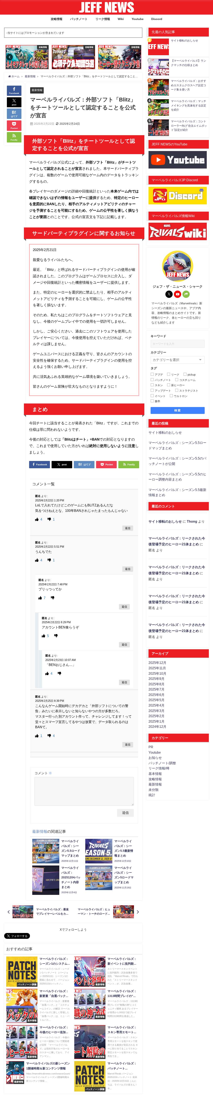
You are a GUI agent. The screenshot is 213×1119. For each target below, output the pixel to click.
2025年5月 (157, 700)
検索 (177, 410)
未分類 (154, 789)
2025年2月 (157, 716)
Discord (156, 18)
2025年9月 (157, 678)
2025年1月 (157, 721)
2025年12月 (157, 662)
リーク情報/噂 (159, 768)
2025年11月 (157, 668)
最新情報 (37, 90)
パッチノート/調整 (162, 763)
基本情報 (155, 773)
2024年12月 (157, 726)
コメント (43, 773)
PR (151, 747)
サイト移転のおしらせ (165, 432)
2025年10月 (157, 673)
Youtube (138, 18)
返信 (127, 528)
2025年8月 (157, 684)
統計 (152, 795)
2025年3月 (157, 710)
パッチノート (79, 18)
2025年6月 (157, 694)
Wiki (121, 18)
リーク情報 (102, 18)
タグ (154, 368)
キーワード (158, 336)
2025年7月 (157, 689)
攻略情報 (56, 18)
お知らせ (155, 757)
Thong (192, 521)
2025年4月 (157, 705)
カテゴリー (158, 352)
